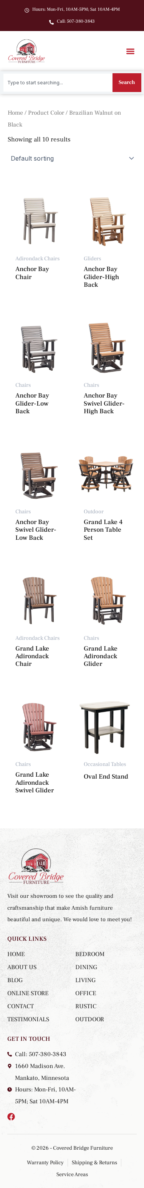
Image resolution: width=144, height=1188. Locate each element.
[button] (130, 51)
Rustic (85, 1006)
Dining (86, 967)
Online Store (27, 993)
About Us (21, 967)
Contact (20, 1006)
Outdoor (89, 1019)
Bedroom (89, 954)
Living (85, 980)
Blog (15, 980)
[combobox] (58, 82)
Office (85, 993)
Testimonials (28, 1019)
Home (15, 113)
